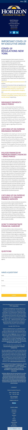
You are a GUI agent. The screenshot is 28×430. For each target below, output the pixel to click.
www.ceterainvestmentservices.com (18, 361)
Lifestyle (14, 420)
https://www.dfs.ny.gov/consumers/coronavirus (13, 81)
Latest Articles (14, 422)
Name (2, 275)
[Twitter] (14, 403)
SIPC (15, 334)
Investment (14, 411)
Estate (14, 413)
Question (3, 285)
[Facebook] (12, 403)
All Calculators (14, 425)
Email (2, 280)
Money (14, 418)
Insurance (14, 415)
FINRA (12, 334)
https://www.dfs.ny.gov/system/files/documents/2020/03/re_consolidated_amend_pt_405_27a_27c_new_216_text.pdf (13, 95)
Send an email (14, 28)
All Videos (14, 424)
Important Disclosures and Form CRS (11, 346)
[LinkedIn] (15, 403)
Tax (14, 417)
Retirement (14, 410)
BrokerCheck (15, 305)
